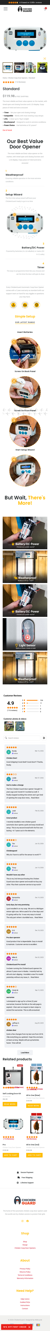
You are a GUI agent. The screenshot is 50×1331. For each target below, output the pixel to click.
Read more (10, 1104)
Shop (25, 1242)
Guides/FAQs (25, 1302)
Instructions (25, 1305)
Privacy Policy (25, 1269)
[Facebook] (27, 1221)
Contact (25, 1309)
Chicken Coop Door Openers (17, 78)
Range (25, 1245)
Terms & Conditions (25, 1275)
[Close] (29, 1327)
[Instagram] (22, 1221)
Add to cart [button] (10, 1155)
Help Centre (25, 1299)
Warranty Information (25, 1278)
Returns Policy (25, 1272)
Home (5, 78)
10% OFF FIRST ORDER (14, 1327)
